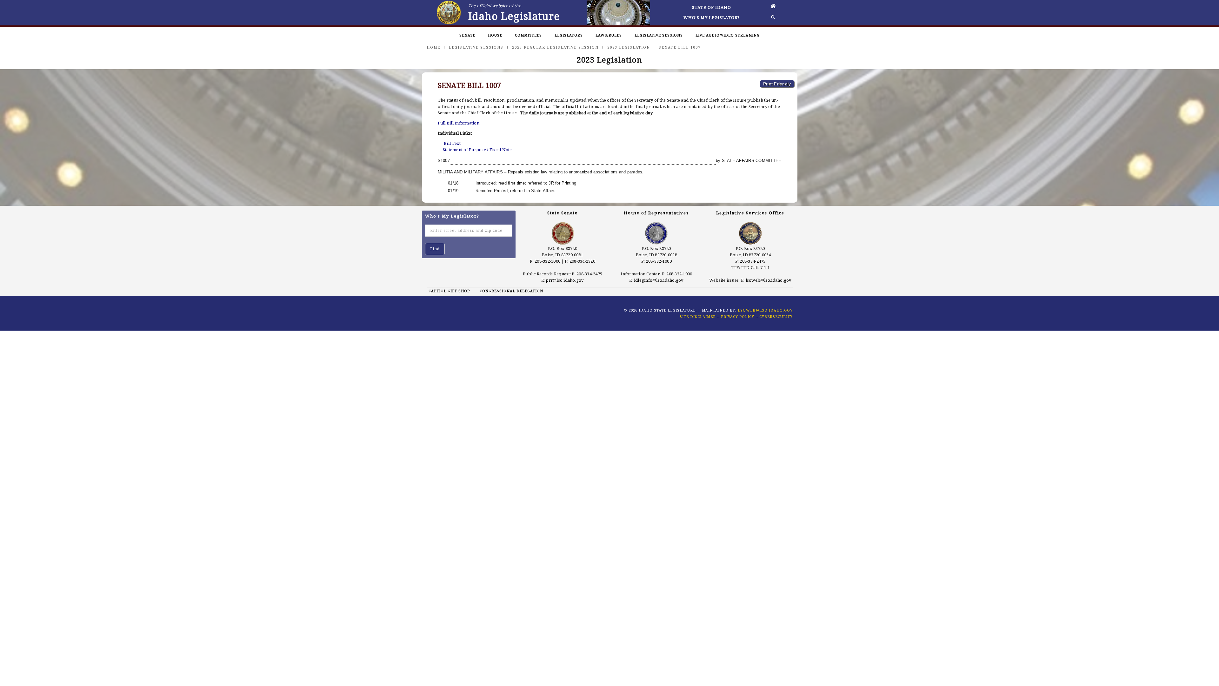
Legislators (569, 35)
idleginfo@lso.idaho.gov (659, 280)
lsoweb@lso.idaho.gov (769, 280)
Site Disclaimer (698, 316)
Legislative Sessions (659, 35)
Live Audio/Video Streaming (728, 35)
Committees (528, 35)
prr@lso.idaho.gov (565, 280)
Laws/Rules (609, 35)
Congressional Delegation (511, 290)
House (495, 35)
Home (433, 47)
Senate (467, 35)
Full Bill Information (458, 123)
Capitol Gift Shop (449, 290)
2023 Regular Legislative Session (555, 47)
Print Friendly (777, 83)
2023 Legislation (628, 47)
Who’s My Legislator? (711, 17)
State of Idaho (711, 7)
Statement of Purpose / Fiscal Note (477, 149)
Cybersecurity (776, 316)
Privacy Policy (737, 316)
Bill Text (452, 143)
